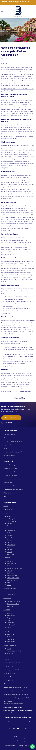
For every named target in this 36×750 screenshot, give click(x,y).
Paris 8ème (11, 639)
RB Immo (6, 438)
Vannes (9, 549)
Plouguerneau (11, 521)
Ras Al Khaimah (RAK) (14, 651)
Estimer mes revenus (11, 418)
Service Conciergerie (10, 465)
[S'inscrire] (29, 722)
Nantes (9, 592)
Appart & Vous (8, 445)
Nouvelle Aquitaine (9, 588)
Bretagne (6, 513)
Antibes (9, 566)
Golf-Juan (10, 573)
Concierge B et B (9, 434)
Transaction (7, 475)
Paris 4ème (11, 637)
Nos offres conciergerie (11, 468)
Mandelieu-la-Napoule (14, 568)
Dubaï (9, 649)
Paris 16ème (11, 641)
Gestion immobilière (10, 472)
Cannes (9, 571)
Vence (9, 585)
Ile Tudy (9, 538)
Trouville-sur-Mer (13, 604)
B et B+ (5, 441)
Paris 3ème (11, 634)
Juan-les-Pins (12, 564)
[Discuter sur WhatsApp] (32, 746)
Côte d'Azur (7, 558)
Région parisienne (9, 631)
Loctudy (9, 542)
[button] (2, 11)
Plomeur (9, 540)
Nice (8, 582)
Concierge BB (14, 341)
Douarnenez (11, 531)
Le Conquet (11, 519)
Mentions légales (9, 455)
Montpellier (11, 615)
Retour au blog (19, 398)
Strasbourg (10, 509)
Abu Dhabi (10, 653)
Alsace (5, 506)
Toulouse (10, 613)
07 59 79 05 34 (8, 423)
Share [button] (5, 63)
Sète (8, 620)
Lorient (9, 547)
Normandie (7, 598)
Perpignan (10, 618)
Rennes (9, 552)
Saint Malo (10, 554)
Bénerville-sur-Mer (13, 601)
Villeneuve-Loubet (13, 578)
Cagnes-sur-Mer (12, 580)
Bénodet (10, 535)
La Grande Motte (12, 625)
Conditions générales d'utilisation (14, 452)
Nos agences (7, 482)
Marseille (10, 561)
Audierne (10, 533)
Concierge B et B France (14, 745)
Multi (5, 448)
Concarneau (11, 545)
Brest (9, 516)
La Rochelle (11, 594)
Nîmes (9, 627)
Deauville (10, 606)
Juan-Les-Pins (12, 575)
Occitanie (6, 610)
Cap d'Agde (10, 623)
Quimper (10, 526)
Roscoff (9, 523)
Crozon (9, 528)
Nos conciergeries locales (12, 479)
